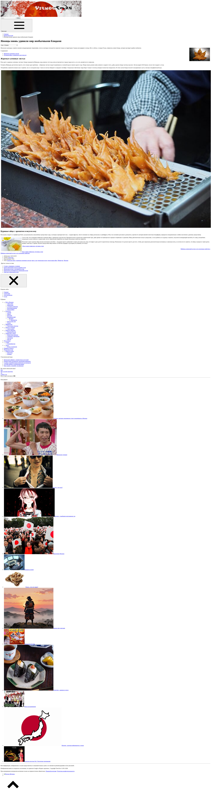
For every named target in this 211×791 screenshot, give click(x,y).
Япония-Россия (11, 332)
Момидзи (60, 260)
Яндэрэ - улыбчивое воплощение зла (65, 516)
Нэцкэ (9, 323)
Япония (66, 260)
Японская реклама (30, 644)
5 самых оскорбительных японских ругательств (17, 362)
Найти (18, 18)
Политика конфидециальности (66, 771)
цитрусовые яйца (52, 260)
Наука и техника (10, 327)
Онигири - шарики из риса (60, 690)
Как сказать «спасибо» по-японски (13, 365)
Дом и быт (10, 303)
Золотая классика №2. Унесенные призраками (37, 761)
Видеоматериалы (12, 308)
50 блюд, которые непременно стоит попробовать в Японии (70, 418)
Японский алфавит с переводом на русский (16, 359)
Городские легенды (12, 326)
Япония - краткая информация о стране (73, 745)
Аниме (9, 312)
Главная (6, 292)
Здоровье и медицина (13, 336)
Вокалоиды (14, 320)
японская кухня (42, 260)
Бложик (9, 354)
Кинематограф (11, 317)
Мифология (9, 324)
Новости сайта (10, 351)
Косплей (9, 315)
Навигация (4, 31)
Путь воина (7, 341)
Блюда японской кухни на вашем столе (15, 267)
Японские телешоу (62, 454)
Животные (10, 305)
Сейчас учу (4, 374)
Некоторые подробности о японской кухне (16, 270)
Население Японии (58, 553)
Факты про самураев (59, 628)
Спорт (7, 342)
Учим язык (7, 293)
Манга (9, 314)
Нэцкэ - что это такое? (32, 587)
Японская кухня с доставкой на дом (14, 269)
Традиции (10, 338)
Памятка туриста (8, 348)
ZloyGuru (10, 257)
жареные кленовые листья (23, 260)
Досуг (7, 345)
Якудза (9, 339)
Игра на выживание (30, 706)
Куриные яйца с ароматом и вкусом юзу (15, 55)
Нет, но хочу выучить (7, 371)
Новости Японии (10, 330)
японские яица (11, 260)
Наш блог (10, 352)
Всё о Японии (10, 302)
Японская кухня (8, 349)
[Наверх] (13, 789)
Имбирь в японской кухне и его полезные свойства (15, 253)
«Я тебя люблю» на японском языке (14, 364)
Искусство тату (11, 321)
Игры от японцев (12, 346)
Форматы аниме (29, 569)
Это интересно (8, 295)
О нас (5, 296)
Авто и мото (10, 329)
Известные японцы (12, 335)
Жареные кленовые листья (11, 53)
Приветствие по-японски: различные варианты (17, 361)
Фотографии (10, 309)
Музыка (11, 318)
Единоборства (11, 343)
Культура (8, 311)
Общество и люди (11, 333)
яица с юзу (34, 260)
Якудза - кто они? (58, 487)
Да (1, 373)
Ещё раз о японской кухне (11, 272)
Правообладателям (51, 771)
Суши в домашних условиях (12, 266)
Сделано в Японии (12, 306)
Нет (2, 370)
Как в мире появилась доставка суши (32, 251)
